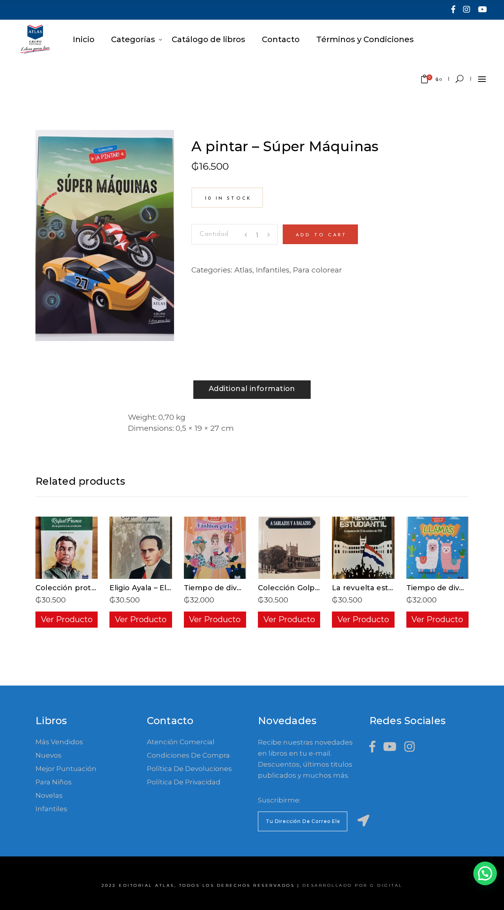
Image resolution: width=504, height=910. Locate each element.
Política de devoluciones (189, 769)
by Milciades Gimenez (235, 135)
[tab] (252, 389)
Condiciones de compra (188, 755)
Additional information (252, 388)
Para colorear (317, 269)
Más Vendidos (59, 742)
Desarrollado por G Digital (352, 885)
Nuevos (48, 755)
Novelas (49, 795)
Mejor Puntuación (65, 769)
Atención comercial (181, 742)
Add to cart (321, 235)
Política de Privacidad (183, 782)
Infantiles (272, 269)
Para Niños (53, 782)
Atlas (243, 269)
